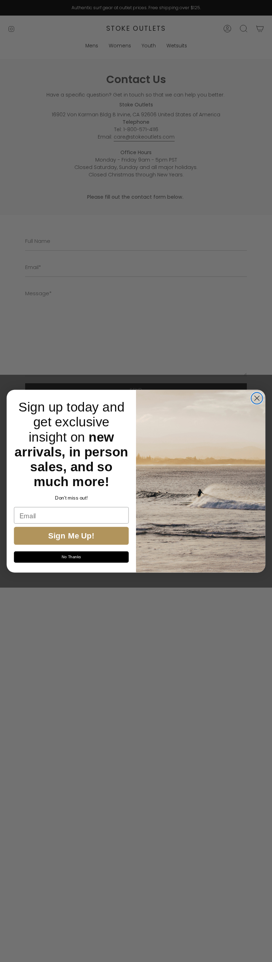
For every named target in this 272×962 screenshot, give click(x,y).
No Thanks (71, 556)
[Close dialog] (257, 398)
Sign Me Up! (71, 535)
